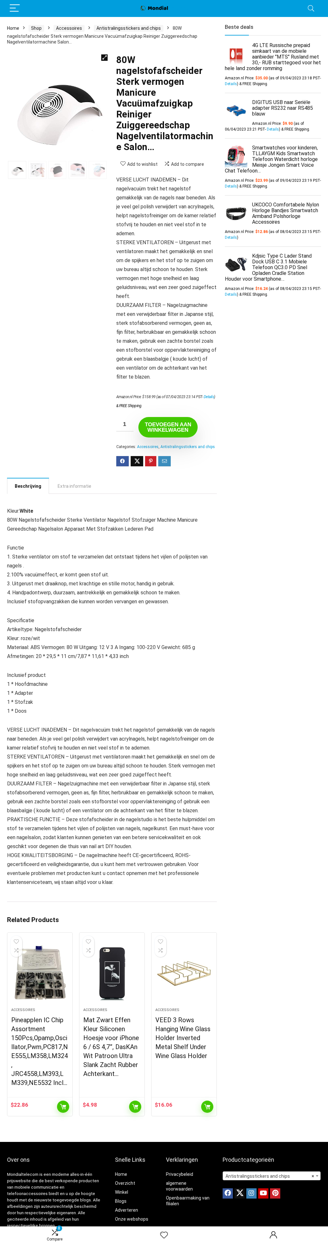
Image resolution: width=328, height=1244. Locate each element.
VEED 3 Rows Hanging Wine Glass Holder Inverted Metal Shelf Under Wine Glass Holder (182, 1038)
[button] (104, 57)
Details (209, 397)
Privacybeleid (179, 1174)
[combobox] (272, 1175)
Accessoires (69, 28)
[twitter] (239, 1193)
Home (13, 28)
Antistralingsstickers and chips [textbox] (270, 1176)
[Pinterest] (275, 1193)
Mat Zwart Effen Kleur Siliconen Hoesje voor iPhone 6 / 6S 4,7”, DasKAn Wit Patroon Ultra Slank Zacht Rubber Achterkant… (111, 1047)
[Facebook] (228, 1193)
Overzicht (125, 1183)
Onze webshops (131, 1219)
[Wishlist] (164, 1235)
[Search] (311, 8)
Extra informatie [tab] (74, 486)
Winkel (121, 1192)
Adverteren (126, 1210)
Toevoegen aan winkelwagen (168, 427)
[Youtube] (263, 1193)
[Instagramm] (251, 1193)
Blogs (121, 1201)
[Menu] (14, 8)
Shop (36, 28)
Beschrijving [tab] (28, 486)
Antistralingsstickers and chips (128, 28)
